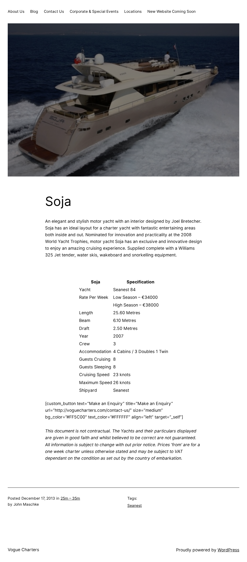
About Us (16, 11)
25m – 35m (70, 498)
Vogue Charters (23, 549)
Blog (34, 11)
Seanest (134, 505)
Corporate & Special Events (94, 11)
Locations (133, 11)
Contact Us (54, 11)
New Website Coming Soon (171, 11)
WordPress (228, 549)
